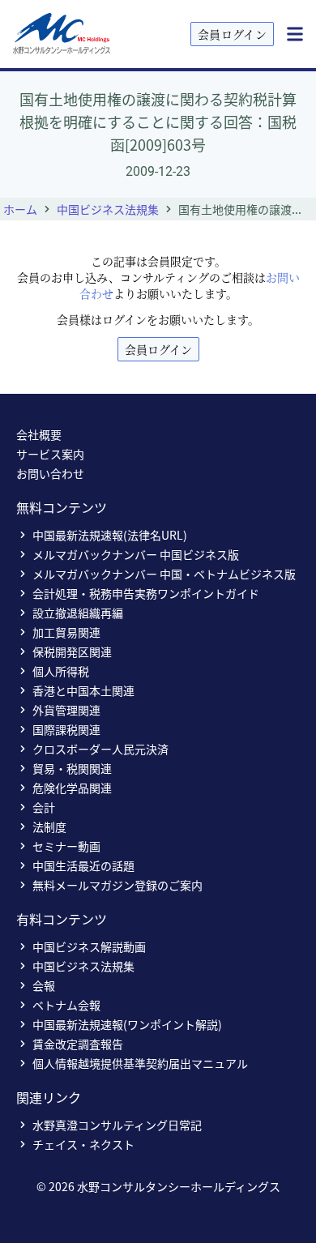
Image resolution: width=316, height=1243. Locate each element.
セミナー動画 (66, 846)
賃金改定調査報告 (77, 1044)
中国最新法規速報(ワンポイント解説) (127, 1024)
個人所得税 (60, 671)
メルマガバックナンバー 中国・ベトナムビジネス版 (164, 574)
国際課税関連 (66, 729)
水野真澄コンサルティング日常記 (117, 1125)
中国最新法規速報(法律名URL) (109, 535)
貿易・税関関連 (72, 768)
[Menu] (295, 34)
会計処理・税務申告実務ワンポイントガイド (145, 593)
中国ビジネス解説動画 (89, 946)
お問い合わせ (50, 473)
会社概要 (39, 434)
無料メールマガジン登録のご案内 (117, 885)
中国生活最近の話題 (83, 865)
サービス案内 (50, 454)
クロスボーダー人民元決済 (100, 749)
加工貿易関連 (66, 632)
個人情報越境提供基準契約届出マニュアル (140, 1063)
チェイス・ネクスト (83, 1144)
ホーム (20, 209)
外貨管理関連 (66, 710)
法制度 (49, 826)
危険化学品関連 (72, 788)
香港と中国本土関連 (83, 690)
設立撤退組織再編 (77, 612)
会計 (43, 807)
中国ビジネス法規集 (108, 209)
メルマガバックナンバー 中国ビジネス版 (135, 554)
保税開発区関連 (72, 651)
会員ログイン (232, 34)
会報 (43, 985)
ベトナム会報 (66, 1005)
